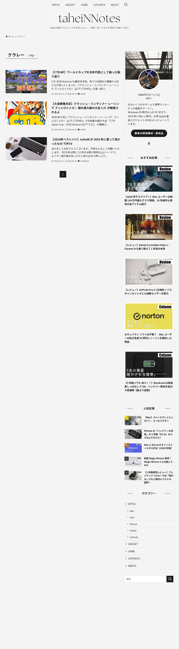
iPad (132, 517)
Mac (132, 511)
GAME (131, 551)
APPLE (132, 504)
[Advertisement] (148, 610)
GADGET (133, 544)
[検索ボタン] (126, 5)
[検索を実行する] (169, 579)
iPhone (133, 524)
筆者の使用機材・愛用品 (149, 133)
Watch (133, 530)
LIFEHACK (134, 558)
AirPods (134, 537)
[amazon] (149, 143)
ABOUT (132, 565)
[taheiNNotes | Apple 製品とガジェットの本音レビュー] (89, 18)
